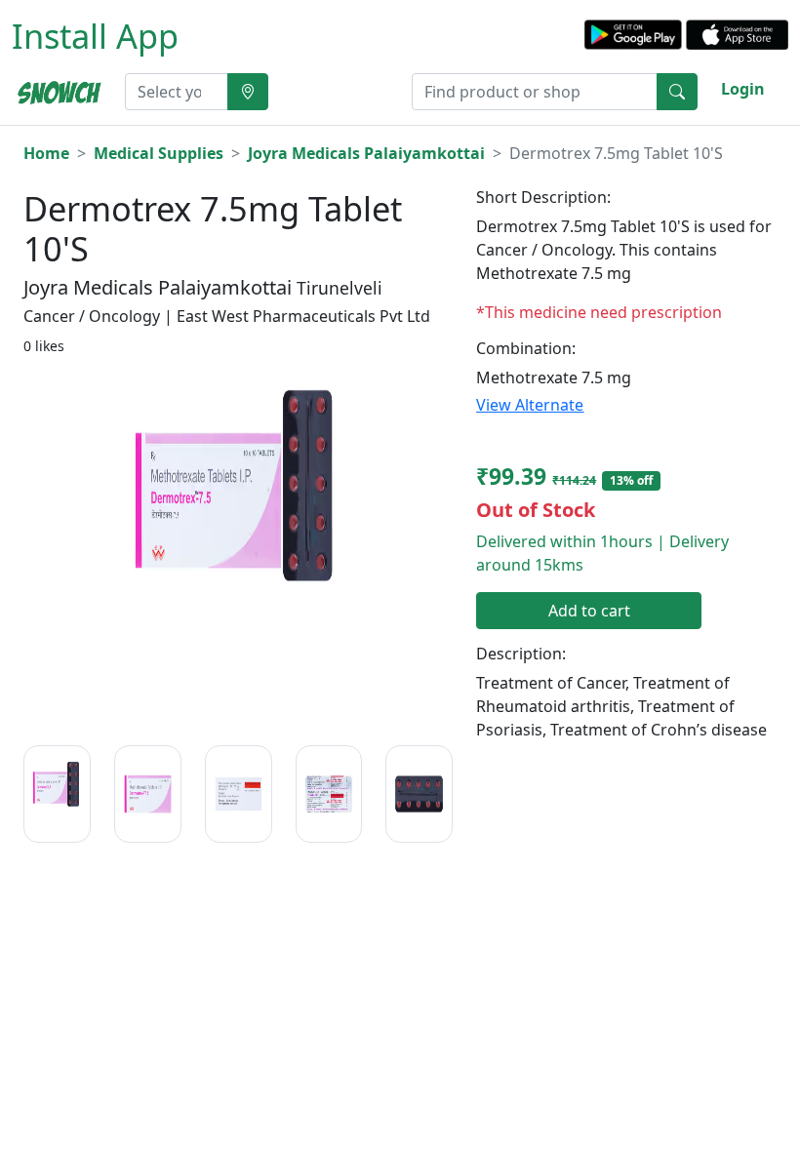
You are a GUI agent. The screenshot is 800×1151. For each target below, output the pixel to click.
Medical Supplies (158, 153)
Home (46, 153)
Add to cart (589, 610)
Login (743, 88)
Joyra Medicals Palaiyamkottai (366, 153)
